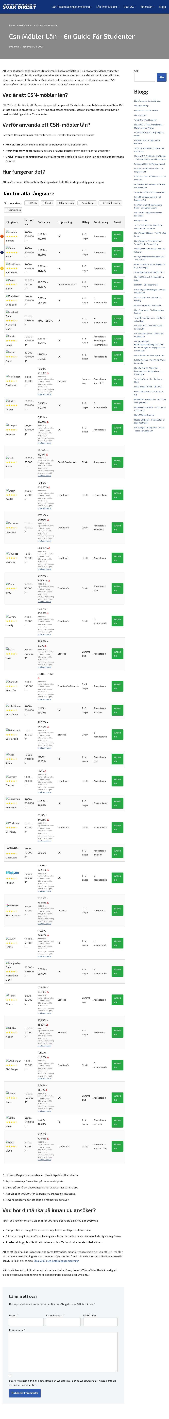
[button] (91, 6)
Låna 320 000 (140, 115)
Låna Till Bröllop (141, 106)
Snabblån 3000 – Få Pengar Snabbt (149, 164)
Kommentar (17, 1329)
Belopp (29, 219)
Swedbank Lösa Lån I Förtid (146, 110)
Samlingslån (15, 210)
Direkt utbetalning (111, 203)
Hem (11, 25)
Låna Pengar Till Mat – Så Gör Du (148, 387)
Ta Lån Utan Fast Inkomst (145, 120)
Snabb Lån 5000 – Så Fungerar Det (149, 192)
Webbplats (90, 1315)
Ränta (41, 222)
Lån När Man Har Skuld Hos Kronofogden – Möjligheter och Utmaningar (148, 371)
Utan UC (49, 203)
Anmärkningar (88, 203)
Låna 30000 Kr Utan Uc (144, 415)
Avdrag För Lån (140, 220)
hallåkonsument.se (44, 394)
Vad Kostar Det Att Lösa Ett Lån (147, 305)
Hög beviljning (67, 203)
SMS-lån (33, 203)
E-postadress (55, 1315)
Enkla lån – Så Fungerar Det (146, 285)
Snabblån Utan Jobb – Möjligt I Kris (149, 272)
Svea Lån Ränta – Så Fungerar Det (149, 355)
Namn (13, 1315)
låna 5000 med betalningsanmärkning (56, 1260)
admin (15, 46)
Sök (136, 70)
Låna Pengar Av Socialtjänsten (147, 101)
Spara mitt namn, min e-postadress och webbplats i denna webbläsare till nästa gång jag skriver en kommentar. (62, 1383)
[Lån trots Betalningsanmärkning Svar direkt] (19, 7)
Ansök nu (117, 236)
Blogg (162, 6)
